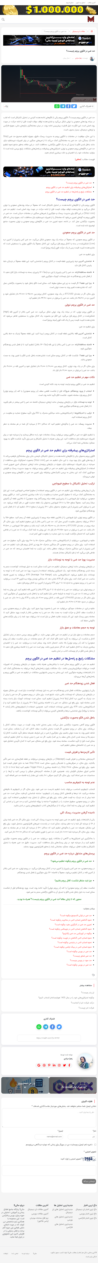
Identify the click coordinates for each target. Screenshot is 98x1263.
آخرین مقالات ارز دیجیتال (38, 1209)
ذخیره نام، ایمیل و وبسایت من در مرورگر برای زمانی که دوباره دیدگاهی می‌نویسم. (59, 1144)
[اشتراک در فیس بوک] (68, 106)
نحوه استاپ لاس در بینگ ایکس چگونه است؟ (73, 947)
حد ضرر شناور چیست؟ (82, 956)
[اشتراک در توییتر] (74, 106)
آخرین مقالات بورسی (40, 1213)
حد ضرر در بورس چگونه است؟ (79, 951)
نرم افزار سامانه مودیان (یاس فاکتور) (39, 1219)
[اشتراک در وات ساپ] (57, 106)
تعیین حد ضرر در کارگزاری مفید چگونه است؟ (73, 924)
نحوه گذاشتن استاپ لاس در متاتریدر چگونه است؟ (71, 920)
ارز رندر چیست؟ (87, 992)
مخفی (78, 159)
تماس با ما (15, 1253)
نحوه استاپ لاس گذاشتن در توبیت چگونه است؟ (71, 938)
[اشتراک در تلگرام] (62, 106)
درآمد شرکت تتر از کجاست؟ (82, 1002)
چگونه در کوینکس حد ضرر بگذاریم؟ (77, 933)
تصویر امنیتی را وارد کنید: (70, 1158)
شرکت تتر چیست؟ (86, 1007)
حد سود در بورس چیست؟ (81, 960)
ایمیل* (60, 1131)
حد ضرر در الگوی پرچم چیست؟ (79, 182)
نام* (94, 1131)
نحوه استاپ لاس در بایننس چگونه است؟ (75, 942)
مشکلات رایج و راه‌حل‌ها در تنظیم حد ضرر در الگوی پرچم (68, 191)
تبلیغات (5, 1253)
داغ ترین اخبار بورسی (88, 1213)
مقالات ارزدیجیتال (78, 31)
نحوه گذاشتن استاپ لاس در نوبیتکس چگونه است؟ (70, 929)
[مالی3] (90, 19)
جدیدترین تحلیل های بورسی (64, 1218)
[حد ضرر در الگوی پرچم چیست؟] (49, 83)
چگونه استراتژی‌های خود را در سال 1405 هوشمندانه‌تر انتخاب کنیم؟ (66, 997)
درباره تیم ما (25, 1253)
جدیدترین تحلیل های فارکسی (64, 1226)
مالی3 (35, 1253)
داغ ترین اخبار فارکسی (87, 1218)
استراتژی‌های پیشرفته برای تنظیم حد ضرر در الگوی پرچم (69, 187)
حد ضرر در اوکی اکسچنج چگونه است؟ (76, 915)
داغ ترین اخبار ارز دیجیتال (86, 1209)
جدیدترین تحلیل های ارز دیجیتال (62, 1211)
